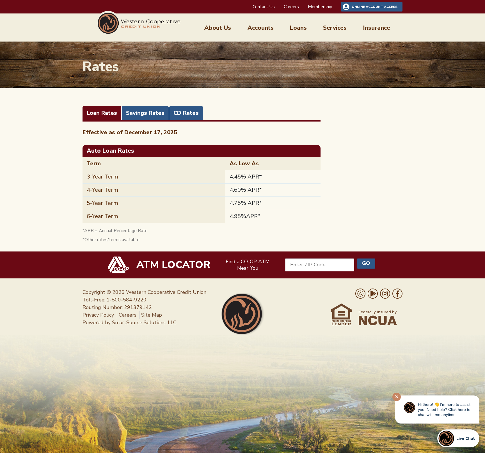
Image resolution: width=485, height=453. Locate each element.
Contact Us (264, 7)
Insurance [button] (376, 28)
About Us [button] (217, 28)
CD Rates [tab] (186, 113)
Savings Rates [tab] (145, 113)
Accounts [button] (261, 28)
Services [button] (335, 28)
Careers (291, 7)
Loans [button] (298, 28)
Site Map (151, 315)
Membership (320, 7)
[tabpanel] (202, 185)
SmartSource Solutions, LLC (144, 322)
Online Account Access (374, 6)
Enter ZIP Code (308, 264)
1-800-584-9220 (127, 299)
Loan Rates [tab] (102, 113)
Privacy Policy (98, 315)
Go (366, 263)
